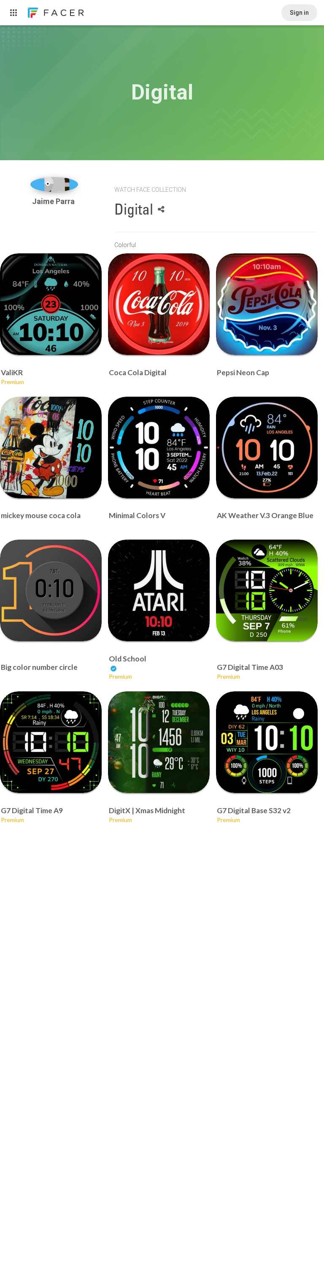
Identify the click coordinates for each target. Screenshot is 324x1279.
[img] (54, 184)
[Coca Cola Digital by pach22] (159, 304)
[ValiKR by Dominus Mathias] (51, 304)
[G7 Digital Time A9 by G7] (51, 742)
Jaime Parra (54, 201)
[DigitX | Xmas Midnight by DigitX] (159, 742)
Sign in (299, 12)
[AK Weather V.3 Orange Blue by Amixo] (267, 447)
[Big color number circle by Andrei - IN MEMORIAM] (51, 590)
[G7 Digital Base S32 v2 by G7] (267, 742)
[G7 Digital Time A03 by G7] (267, 590)
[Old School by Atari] (159, 590)
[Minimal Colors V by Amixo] (159, 447)
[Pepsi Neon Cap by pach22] (267, 304)
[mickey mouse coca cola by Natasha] (51, 447)
